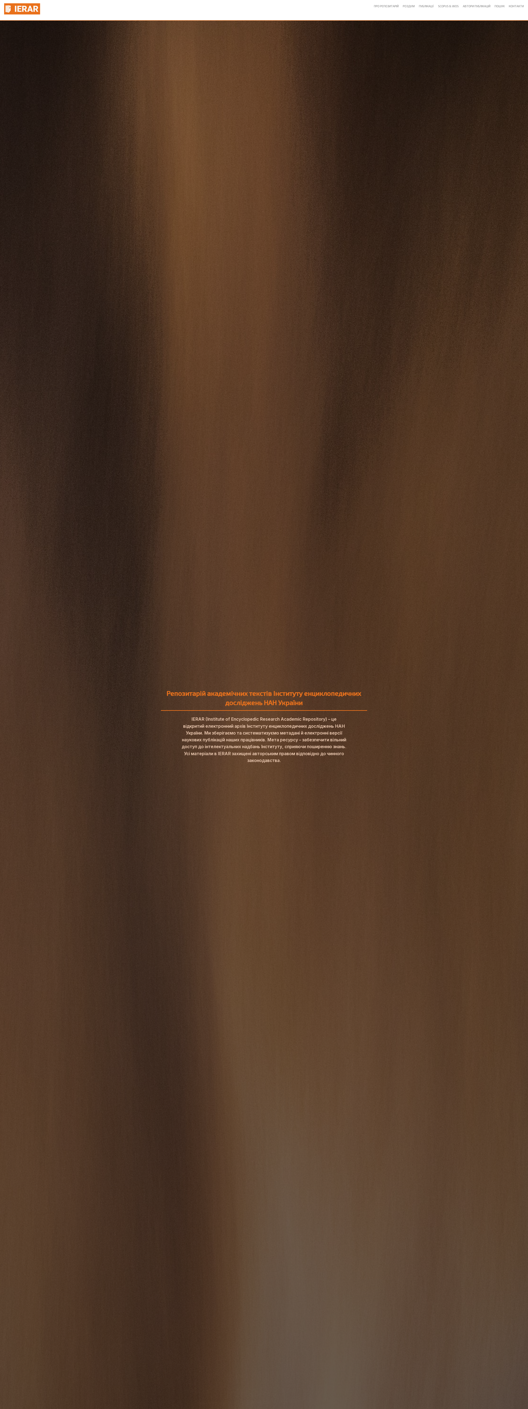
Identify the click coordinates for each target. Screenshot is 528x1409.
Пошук (500, 6)
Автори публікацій (476, 6)
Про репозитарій (386, 6)
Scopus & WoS (448, 6)
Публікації (426, 6)
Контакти (516, 6)
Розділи (409, 6)
